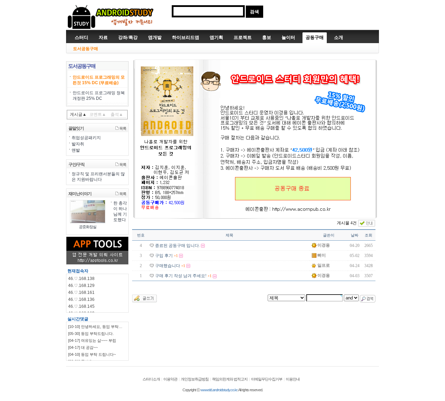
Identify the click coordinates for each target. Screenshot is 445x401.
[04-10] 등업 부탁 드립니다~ (92, 354)
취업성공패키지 (86, 137)
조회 (368, 235)
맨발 (76, 150)
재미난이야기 (79, 193)
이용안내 (293, 379)
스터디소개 (151, 379)
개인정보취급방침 (195, 379)
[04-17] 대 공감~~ (83, 347)
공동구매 (315, 37)
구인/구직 (76, 164)
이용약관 (170, 379)
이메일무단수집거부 (266, 379)
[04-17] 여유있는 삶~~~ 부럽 (92, 340)
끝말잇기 (76, 128)
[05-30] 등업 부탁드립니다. (91, 333)
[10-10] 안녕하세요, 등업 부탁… (95, 326)
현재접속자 (77, 270)
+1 (176, 256)
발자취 (78, 144)
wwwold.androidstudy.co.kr (219, 390)
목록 (122, 128)
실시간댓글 (77, 318)
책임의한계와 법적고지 (230, 379)
